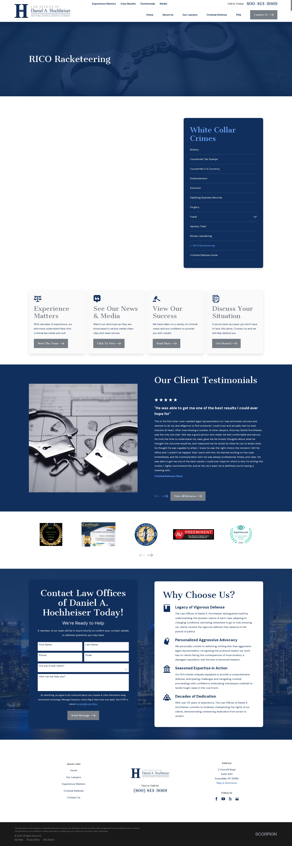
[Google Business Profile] (237, 799)
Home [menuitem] (149, 14)
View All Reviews (185, 496)
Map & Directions (226, 783)
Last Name (91, 644)
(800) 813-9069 (150, 790)
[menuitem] (223, 149)
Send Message (80, 715)
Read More (163, 343)
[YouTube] (223, 799)
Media (163, 3)
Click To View (106, 343)
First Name (45, 644)
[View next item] (165, 496)
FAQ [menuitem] (238, 14)
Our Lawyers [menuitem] (190, 14)
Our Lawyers (73, 777)
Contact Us (261, 14)
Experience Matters (104, 3)
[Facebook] (216, 799)
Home (73, 770)
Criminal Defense (74, 790)
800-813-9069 (262, 4)
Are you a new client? (51, 665)
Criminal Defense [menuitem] (217, 14)
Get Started (223, 343)
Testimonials (147, 3)
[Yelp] (230, 799)
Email (88, 655)
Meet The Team (48, 343)
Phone (42, 655)
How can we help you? (52, 676)
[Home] (42, 11)
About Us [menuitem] (167, 14)
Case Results (128, 3)
